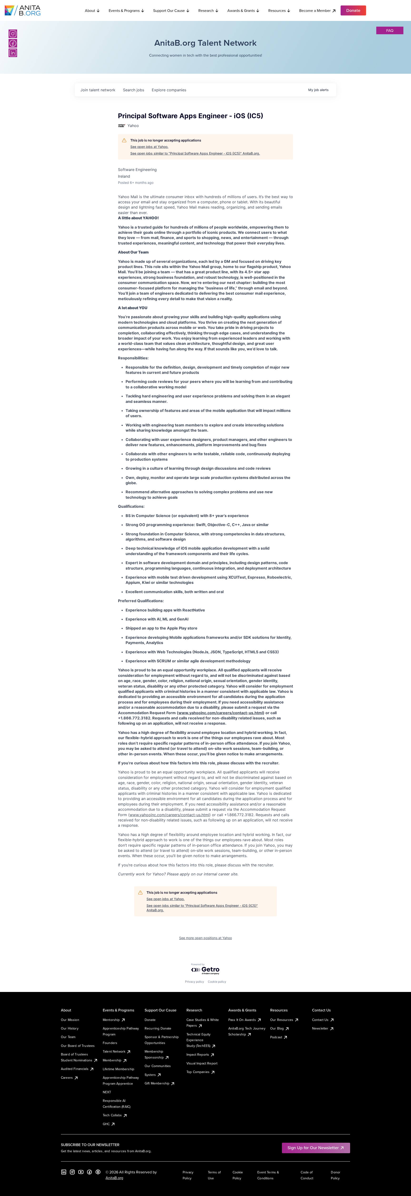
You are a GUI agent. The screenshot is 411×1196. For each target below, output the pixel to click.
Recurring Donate (158, 1028)
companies (169, 90)
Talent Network (114, 1051)
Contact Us (320, 1019)
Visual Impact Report (201, 1063)
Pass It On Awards (242, 1019)
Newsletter (320, 1028)
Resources (277, 10)
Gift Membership (157, 1083)
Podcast (276, 1037)
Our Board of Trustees (78, 1045)
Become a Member (315, 10)
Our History (69, 1028)
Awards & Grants (241, 10)
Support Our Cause (169, 10)
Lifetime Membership (118, 1069)
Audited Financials (74, 1068)
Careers (67, 1077)
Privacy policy (194, 981)
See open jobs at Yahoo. (149, 147)
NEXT (107, 1092)
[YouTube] (81, 1172)
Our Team (68, 1037)
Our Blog (277, 1028)
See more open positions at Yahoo (205, 938)
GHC (106, 1124)
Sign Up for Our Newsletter (313, 1148)
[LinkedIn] (13, 53)
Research (206, 10)
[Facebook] (13, 43)
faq (389, 30)
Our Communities (158, 1066)
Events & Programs (124, 10)
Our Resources (281, 1019)
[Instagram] (13, 33)
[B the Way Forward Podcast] (98, 1172)
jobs (133, 90)
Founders (110, 1042)
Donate (150, 1019)
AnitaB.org (114, 1177)
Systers (150, 1074)
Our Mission (70, 1019)
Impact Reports (197, 1054)
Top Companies (198, 1071)
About (90, 10)
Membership (112, 1060)
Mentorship (111, 1019)
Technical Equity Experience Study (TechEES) (198, 1040)
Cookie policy (217, 981)
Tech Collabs (112, 1115)
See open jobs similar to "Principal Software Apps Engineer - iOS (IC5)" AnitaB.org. (195, 153)
